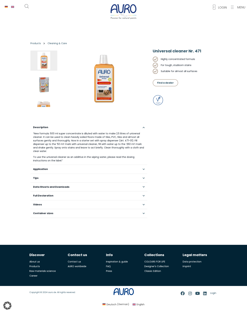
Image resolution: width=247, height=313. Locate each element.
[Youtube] (197, 293)
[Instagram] (190, 293)
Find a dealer (165, 82)
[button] (238, 7)
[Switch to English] (12, 7)
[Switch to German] (6, 7)
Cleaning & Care (57, 43)
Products (35, 43)
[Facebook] (183, 293)
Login (213, 293)
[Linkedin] (205, 293)
